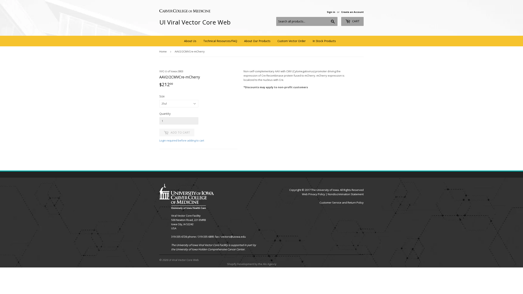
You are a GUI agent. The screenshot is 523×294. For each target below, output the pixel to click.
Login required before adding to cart (181, 140)
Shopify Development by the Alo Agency (251, 264)
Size (162, 96)
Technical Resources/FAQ (220, 41)
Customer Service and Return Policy (342, 202)
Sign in (331, 11)
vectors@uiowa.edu (233, 236)
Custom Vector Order (291, 41)
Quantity (165, 114)
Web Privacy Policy (313, 194)
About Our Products (257, 41)
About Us (190, 41)
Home (163, 51)
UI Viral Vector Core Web (195, 22)
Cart (355, 21)
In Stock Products (324, 41)
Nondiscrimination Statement (346, 194)
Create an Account (352, 11)
